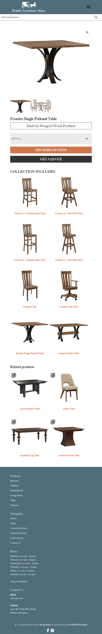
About (13, 523)
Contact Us (15, 543)
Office (13, 500)
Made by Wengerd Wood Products (51, 126)
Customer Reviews (19, 528)
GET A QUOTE (51, 159)
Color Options (17, 538)
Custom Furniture (18, 533)
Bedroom (14, 480)
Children (14, 485)
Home (13, 518)
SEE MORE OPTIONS (51, 150)
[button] (87, 32)
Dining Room (16, 490)
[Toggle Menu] (89, 7)
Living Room (16, 495)
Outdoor (14, 505)
